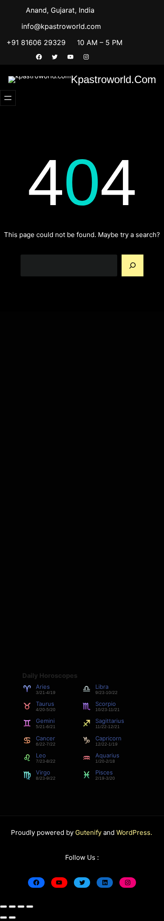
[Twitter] (54, 56)
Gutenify (89, 832)
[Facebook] (38, 56)
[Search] (132, 265)
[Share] (20, 906)
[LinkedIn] (105, 882)
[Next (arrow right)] (12, 917)
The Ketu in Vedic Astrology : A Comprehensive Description (73, 462)
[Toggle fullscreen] (12, 906)
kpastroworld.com (113, 79)
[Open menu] (8, 98)
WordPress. (134, 832)
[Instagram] (86, 56)
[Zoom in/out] (3, 906)
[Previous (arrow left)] (3, 917)
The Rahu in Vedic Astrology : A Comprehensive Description (74, 500)
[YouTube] (70, 56)
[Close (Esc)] (29, 906)
